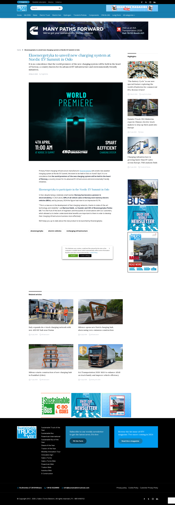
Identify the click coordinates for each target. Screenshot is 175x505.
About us (50, 2)
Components (94, 15)
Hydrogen (67, 15)
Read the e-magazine (130, 441)
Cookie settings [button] (85, 256)
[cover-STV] (143, 252)
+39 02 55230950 (52, 488)
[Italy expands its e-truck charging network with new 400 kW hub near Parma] (51, 311)
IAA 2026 (27, 15)
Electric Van (56, 15)
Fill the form (78, 441)
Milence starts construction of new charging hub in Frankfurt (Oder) (50, 373)
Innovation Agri (47, 455)
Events (93, 380)
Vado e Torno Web (48, 461)
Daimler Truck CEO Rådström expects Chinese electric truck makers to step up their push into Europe (142, 123)
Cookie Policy (133, 488)
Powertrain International (50, 436)
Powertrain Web (47, 464)
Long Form (116, 15)
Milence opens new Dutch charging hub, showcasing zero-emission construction (96, 328)
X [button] (109, 248)
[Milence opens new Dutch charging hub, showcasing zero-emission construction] (100, 311)
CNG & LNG (105, 15)
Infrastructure (45, 334)
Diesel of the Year (48, 445)
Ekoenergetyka (85, 171)
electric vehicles (54, 231)
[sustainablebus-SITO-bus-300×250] (143, 192)
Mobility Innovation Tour (50, 452)
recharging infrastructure (77, 231)
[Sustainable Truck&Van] (22, 8)
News (35, 15)
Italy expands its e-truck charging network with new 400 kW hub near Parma (50, 328)
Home (19, 15)
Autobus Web (46, 470)
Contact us (58, 2)
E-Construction (47, 473)
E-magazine (23, 2)
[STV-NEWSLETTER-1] (143, 218)
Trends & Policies (80, 15)
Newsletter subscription (39, 2)
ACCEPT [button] (73, 256)
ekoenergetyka (36, 231)
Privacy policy (122, 488)
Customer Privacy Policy (149, 488)
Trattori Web (46, 467)
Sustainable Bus (47, 433)
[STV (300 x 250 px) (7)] (116, 405)
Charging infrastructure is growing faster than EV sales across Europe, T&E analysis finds (142, 160)
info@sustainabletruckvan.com (76, 488)
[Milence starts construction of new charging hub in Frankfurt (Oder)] (51, 356)
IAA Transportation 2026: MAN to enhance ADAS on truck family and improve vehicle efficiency (99, 373)
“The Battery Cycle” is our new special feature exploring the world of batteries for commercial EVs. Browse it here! (142, 85)
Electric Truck (45, 15)
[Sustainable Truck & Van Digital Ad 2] (87, 31)
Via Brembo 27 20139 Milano (30, 488)
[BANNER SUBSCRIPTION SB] (55, 405)
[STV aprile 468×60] (132, 8)
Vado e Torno (46, 458)
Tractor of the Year (48, 448)
